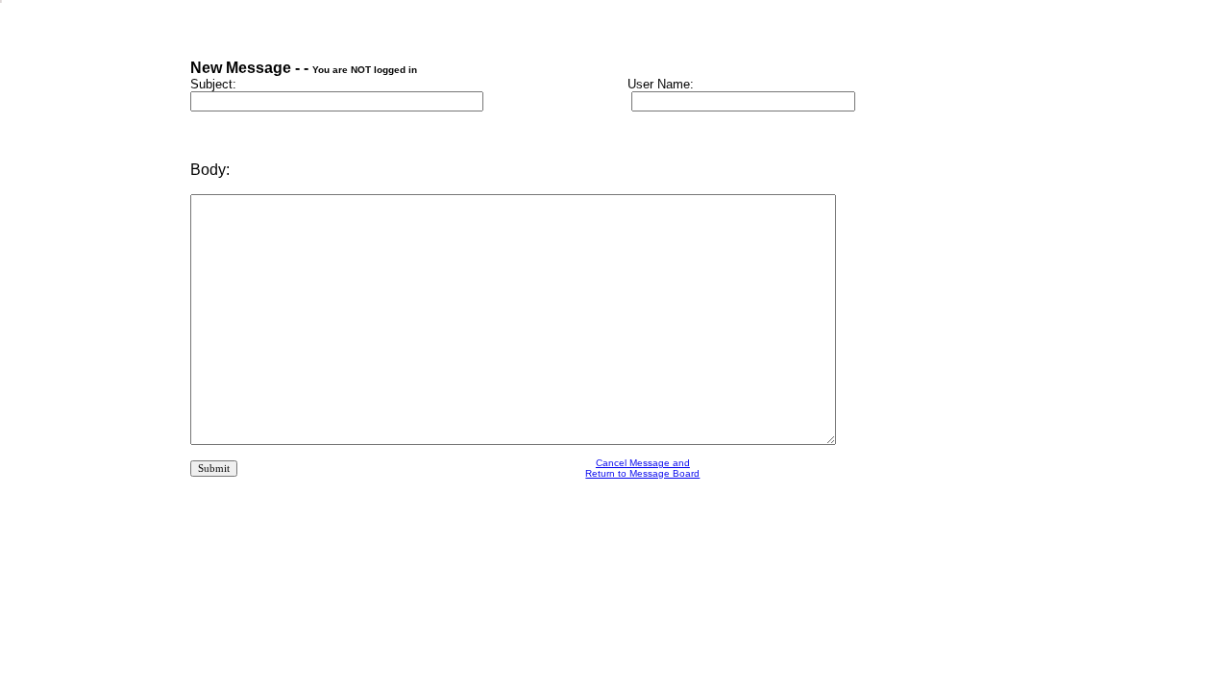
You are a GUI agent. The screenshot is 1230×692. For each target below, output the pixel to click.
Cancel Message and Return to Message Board (642, 468)
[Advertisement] (643, 547)
